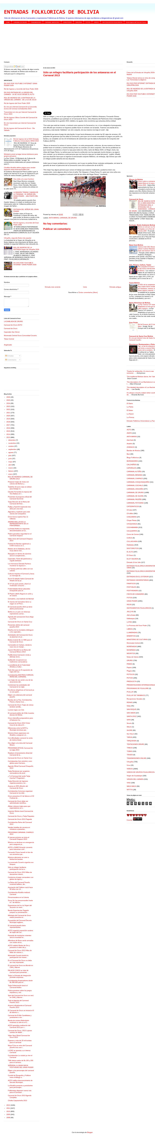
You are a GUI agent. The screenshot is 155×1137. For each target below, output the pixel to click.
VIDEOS (96, 22)
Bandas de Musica (133, 450)
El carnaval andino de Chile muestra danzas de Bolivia (21, 714)
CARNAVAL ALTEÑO (134, 471)
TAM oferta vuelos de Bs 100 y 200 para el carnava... (20, 1061)
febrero (11, 471)
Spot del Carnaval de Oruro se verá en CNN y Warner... (20, 996)
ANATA (129, 433)
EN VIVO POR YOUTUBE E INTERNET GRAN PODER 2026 (24, 264)
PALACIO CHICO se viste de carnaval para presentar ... (18, 971)
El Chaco (130, 555)
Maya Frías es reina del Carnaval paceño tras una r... (20, 1046)
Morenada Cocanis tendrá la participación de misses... (18, 956)
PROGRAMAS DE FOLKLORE (138, 688)
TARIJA (129, 737)
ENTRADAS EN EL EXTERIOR (138, 577)
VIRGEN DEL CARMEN (135, 779)
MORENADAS (132, 646)
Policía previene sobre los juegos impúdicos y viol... (20, 991)
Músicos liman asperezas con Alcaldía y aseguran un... (18, 734)
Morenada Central (133, 643)
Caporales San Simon (12, 332)
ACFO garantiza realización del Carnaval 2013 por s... (19, 1026)
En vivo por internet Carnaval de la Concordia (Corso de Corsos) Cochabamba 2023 (20, 108)
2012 (8, 1105)
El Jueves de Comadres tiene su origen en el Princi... (19, 603)
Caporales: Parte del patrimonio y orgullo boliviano (20, 560)
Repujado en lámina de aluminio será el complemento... (19, 555)
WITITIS (130, 790)
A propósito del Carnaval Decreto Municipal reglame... (20, 921)
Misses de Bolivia (136, 179)
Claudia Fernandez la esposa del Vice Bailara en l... (20, 493)
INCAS (129, 604)
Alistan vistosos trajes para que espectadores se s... (19, 807)
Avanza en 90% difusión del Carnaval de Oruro (18, 787)
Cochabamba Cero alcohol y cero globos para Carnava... (20, 762)
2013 (8, 437)
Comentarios (11, 360)
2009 (8, 1114)
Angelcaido (8, 345)
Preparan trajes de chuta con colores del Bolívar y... (18, 483)
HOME (8, 22)
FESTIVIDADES (132, 590)
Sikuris (129, 727)
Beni (128, 454)
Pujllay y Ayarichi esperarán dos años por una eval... (19, 508)
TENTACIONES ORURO (135, 744)
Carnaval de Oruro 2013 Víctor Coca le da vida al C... (19, 724)
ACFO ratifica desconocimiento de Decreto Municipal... (20, 1081)
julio (10, 455)
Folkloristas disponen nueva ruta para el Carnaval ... (19, 1091)
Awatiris (129, 443)
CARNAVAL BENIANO (134, 475)
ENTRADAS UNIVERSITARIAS (138, 580)
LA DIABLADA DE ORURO (13, 321)
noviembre (12, 443)
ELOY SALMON (132, 559)
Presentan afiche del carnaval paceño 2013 (18, 626)
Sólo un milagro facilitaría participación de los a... (17, 868)
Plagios (129, 671)
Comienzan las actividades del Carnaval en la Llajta (19, 686)
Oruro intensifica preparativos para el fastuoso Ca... (20, 719)
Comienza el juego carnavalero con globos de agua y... (20, 878)
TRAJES (130, 755)
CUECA (129, 538)
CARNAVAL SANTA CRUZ (52, 22)
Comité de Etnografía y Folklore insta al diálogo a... (19, 1076)
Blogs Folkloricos (133, 457)
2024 (8, 403)
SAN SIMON (131, 713)
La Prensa (130, 417)
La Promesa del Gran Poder (137, 625)
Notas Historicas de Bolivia (139, 303)
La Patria (130, 407)
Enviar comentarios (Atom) (88, 292)
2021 (8, 413)
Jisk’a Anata (131, 615)
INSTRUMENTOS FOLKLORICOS (139, 608)
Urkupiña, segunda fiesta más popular (17, 238)
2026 (8, 397)
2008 (8, 1117)
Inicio (85, 287)
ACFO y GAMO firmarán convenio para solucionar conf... (20, 848)
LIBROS (130, 629)
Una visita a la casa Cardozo (23, 179)
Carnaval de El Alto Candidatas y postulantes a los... (19, 1016)
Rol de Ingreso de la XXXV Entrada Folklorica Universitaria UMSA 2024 (26, 140)
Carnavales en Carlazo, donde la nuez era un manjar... (20, 646)
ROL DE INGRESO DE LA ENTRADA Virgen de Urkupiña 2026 (26, 248)
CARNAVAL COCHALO (135, 485)
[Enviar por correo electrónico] (74, 214)
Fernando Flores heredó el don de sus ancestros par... (20, 853)
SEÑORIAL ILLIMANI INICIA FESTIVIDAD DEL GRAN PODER (20, 1066)
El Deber (130, 410)
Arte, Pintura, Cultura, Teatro (140, 265)
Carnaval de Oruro (10, 328)
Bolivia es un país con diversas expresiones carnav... (19, 613)
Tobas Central (9, 339)
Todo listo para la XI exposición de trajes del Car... (20, 671)
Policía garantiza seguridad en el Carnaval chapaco (19, 535)
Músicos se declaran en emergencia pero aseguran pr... (21, 843)
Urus (128, 765)
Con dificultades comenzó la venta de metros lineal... (20, 739)
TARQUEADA (131, 741)
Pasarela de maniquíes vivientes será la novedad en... (19, 936)
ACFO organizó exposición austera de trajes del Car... (20, 931)
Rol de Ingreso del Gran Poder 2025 (17, 103)
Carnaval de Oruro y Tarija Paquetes (21, 816)
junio (10, 458)
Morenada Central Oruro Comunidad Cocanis (20, 335)
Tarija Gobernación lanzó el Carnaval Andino (18, 986)
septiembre (12, 449)
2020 (8, 416)
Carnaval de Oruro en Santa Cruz (20, 622)
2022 (8, 409)
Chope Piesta (131, 520)
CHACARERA (132, 517)
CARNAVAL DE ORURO (20, 22)
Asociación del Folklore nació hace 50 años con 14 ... (20, 888)
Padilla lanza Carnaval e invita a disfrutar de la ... (19, 656)
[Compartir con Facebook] (80, 214)
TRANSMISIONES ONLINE (136, 758)
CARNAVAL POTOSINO (135, 503)
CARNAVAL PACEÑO (134, 499)
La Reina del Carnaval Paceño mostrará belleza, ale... (19, 883)
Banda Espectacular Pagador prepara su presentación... (18, 911)
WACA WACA (131, 786)
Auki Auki (130, 440)
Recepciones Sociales (135, 699)
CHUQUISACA (132, 524)
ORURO (130, 660)
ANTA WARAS (54, 218)
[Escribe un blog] (76, 214)
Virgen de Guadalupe (134, 776)
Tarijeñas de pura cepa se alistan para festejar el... (20, 488)
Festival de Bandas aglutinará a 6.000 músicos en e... (19, 545)
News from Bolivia (136, 245)
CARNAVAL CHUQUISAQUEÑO (138, 482)
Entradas (10, 356)
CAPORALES (131, 468)
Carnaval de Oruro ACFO (13, 325)
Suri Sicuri (130, 734)
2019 (8, 419)
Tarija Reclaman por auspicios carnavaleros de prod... (19, 772)
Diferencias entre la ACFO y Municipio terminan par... (18, 729)
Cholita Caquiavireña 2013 (17, 1100)
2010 (8, 1111)
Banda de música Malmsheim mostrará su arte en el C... (18, 1021)
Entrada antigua (115, 287)
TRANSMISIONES (36, 22)
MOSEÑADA (131, 650)
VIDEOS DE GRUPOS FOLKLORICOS (140, 772)
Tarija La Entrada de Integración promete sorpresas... (19, 976)
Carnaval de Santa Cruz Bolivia (141, 336)
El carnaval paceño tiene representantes (17, 926)
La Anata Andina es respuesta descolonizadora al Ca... (18, 529)
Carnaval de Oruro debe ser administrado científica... (18, 802)
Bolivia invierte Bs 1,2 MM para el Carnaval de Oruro (20, 641)
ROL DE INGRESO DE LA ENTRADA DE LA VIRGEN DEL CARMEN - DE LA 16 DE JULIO (20, 99)
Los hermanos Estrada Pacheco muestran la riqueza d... (19, 565)
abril (10, 465)
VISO (128, 783)
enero (10, 474)
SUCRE (129, 730)
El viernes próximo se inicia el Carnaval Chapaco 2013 (18, 838)
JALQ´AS (130, 611)
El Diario (130, 403)
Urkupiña (130, 762)
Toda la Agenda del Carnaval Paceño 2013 (18, 1001)
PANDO (129, 664)
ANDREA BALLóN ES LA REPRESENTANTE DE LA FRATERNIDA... (18, 524)
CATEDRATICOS (133, 506)
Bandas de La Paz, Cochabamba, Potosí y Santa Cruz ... (20, 701)
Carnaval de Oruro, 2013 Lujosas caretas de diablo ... (20, 1031)
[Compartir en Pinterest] (82, 214)
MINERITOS (131, 636)
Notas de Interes (133, 657)
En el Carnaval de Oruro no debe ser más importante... (20, 961)
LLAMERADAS (132, 632)
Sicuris (129, 723)
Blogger (90, 1132)
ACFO (129, 430)
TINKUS (130, 748)
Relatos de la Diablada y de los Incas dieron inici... (19, 550)
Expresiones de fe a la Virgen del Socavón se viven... (20, 906)
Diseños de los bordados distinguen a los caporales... (21, 631)
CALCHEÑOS (132, 464)
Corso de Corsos (133, 534)
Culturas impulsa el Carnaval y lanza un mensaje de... (21, 574)
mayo (10, 462)
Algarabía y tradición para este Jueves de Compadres (19, 513)
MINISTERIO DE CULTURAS (137, 639)
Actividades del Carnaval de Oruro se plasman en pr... (20, 636)
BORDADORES (132, 461)
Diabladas (130, 545)
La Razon (130, 414)
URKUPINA (78, 22)
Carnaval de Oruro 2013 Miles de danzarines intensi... (20, 873)
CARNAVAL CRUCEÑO (135, 489)
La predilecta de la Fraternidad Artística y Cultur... (19, 666)
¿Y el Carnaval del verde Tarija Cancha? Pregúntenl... (19, 777)
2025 (8, 400)
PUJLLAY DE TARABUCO (136, 695)
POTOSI (130, 678)
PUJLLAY (130, 692)
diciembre (12, 440)
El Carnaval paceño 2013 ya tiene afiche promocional (20, 608)
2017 (8, 425)
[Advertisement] (72, 43)
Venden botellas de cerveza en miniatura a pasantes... (19, 828)
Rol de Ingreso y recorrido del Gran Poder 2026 (21, 89)
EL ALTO (130, 552)
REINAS (130, 702)
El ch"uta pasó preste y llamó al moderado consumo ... (19, 585)
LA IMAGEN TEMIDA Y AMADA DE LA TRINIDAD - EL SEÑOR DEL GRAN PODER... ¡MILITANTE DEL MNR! (25, 195)
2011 (8, 1108)
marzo (10, 468)
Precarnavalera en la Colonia (18, 897)
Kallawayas (131, 618)
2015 (8, 431)
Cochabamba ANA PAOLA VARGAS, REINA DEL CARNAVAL (21, 676)
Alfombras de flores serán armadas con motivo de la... (20, 941)
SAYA (129, 720)
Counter (130, 820)
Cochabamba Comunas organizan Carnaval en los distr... (20, 792)
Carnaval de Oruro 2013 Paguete (20, 819)
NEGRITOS (131, 653)
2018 (8, 422)
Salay (129, 706)
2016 (8, 428)
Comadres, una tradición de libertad (21, 599)
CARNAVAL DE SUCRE (135, 496)
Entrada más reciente (52, 287)
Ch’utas (129, 510)
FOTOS (88, 22)
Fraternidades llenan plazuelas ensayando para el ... (19, 590)
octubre (11, 446)
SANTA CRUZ (132, 716)
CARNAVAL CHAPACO (135, 478)
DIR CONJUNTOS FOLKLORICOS (112, 22)
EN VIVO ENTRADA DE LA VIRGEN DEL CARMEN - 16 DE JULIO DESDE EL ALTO (19, 93)
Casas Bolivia (134, 283)
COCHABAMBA (132, 527)
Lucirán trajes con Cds (16, 710)
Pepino (129, 667)
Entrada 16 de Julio (134, 562)
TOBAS (129, 751)
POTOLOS (130, 674)
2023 (8, 406)
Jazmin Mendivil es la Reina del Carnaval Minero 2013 (19, 651)
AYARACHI (130, 447)
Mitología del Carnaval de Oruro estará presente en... (19, 916)
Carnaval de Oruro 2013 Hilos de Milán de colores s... (20, 951)
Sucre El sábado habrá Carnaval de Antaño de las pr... (21, 579)
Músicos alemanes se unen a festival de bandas (18, 858)
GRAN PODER (67, 22)
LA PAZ (129, 622)
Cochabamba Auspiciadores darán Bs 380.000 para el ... (20, 981)
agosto (11, 452)
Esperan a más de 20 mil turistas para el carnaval (20, 1041)
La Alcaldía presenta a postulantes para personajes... (20, 1086)
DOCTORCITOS (133, 548)
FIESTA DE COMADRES (135, 594)
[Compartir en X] (78, 214)
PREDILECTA (132, 681)
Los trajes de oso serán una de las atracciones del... (20, 681)
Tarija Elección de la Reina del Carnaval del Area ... (19, 503)
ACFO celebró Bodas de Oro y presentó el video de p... (19, 946)
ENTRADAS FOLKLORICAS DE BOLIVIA (51, 12)
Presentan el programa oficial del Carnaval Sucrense (20, 498)
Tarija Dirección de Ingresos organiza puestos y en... (18, 782)
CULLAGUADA (132, 541)
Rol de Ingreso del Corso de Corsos (136, 22)
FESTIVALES (131, 587)
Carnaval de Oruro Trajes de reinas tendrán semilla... (20, 706)
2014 (8, 434)
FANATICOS (131, 583)
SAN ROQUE (131, 709)
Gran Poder (133, 322)
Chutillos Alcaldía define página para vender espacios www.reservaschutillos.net (20, 168)
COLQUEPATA (132, 531)
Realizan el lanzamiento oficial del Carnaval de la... (20, 754)
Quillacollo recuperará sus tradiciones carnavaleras (17, 661)
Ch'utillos (130, 513)
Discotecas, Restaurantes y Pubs (142, 344)
